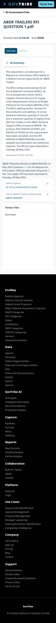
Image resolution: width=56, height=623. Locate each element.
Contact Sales (12, 574)
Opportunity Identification (19, 508)
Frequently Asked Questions (20, 578)
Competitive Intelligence (18, 528)
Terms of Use (12, 586)
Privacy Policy (12, 582)
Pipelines (10, 423)
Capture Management (17, 512)
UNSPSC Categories (15, 332)
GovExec (36, 613)
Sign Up (9, 544)
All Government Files (17, 12)
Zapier (8, 473)
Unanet (9, 477)
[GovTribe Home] (20, 4)
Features (10, 491)
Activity (9, 377)
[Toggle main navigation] (4, 4)
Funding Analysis (14, 452)
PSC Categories (13, 316)
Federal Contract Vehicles (19, 300)
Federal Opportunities (17, 361)
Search (9, 381)
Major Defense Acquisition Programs (25, 308)
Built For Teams (13, 469)
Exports (9, 385)
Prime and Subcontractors (19, 373)
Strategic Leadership (16, 520)
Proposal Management (17, 516)
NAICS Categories (14, 312)
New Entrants (12, 448)
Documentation (13, 570)
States (8, 320)
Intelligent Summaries (17, 402)
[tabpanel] (28, 113)
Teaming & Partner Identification (23, 524)
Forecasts (10, 357)
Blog (7, 552)
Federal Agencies (14, 296)
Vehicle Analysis (13, 456)
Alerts (8, 431)
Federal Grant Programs (18, 304)
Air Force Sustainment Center (22, 187)
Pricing (9, 548)
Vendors (9, 336)
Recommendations (15, 406)
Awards (9, 353)
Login (8, 495)
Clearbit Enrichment (16, 340)
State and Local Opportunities (21, 365)
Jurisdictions (12, 324)
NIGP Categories (14, 328)
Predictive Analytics (15, 410)
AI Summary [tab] (17, 62)
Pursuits (9, 427)
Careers (9, 556)
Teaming (10, 435)
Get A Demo (11, 540)
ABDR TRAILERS (14, 198)
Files (7, 369)
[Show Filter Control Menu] (47, 183)
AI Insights (11, 398)
